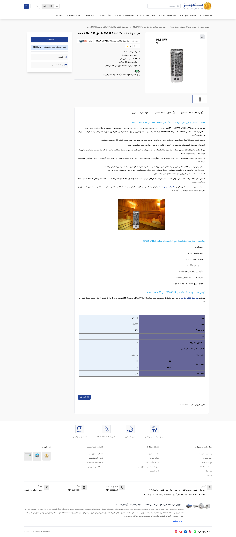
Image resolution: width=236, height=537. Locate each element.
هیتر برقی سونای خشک (167, 187)
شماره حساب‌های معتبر (95, 462)
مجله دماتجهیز (154, 453)
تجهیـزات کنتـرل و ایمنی (125, 15)
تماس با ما (59, 15)
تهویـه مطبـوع (207, 15)
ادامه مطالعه (178, 521)
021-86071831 (74, 490)
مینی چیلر (209, 471)
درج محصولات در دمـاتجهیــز (149, 466)
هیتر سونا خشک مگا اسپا (190, 298)
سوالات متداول (154, 458)
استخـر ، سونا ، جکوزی (147, 15)
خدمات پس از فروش (95, 466)
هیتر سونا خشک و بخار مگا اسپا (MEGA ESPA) (149, 27)
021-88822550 (112, 490)
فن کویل (209, 475)
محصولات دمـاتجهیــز (168, 15)
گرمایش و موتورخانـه (189, 15)
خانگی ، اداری (106, 15)
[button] (35, 6)
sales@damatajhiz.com (33, 490)
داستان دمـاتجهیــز (74, 15)
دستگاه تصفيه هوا (206, 466)
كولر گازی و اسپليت (205, 453)
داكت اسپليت (207, 458)
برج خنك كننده (207, 462)
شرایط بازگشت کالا (152, 462)
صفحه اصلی (204, 27)
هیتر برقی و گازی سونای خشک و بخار (183, 27)
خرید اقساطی (89, 15)
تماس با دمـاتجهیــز (96, 458)
